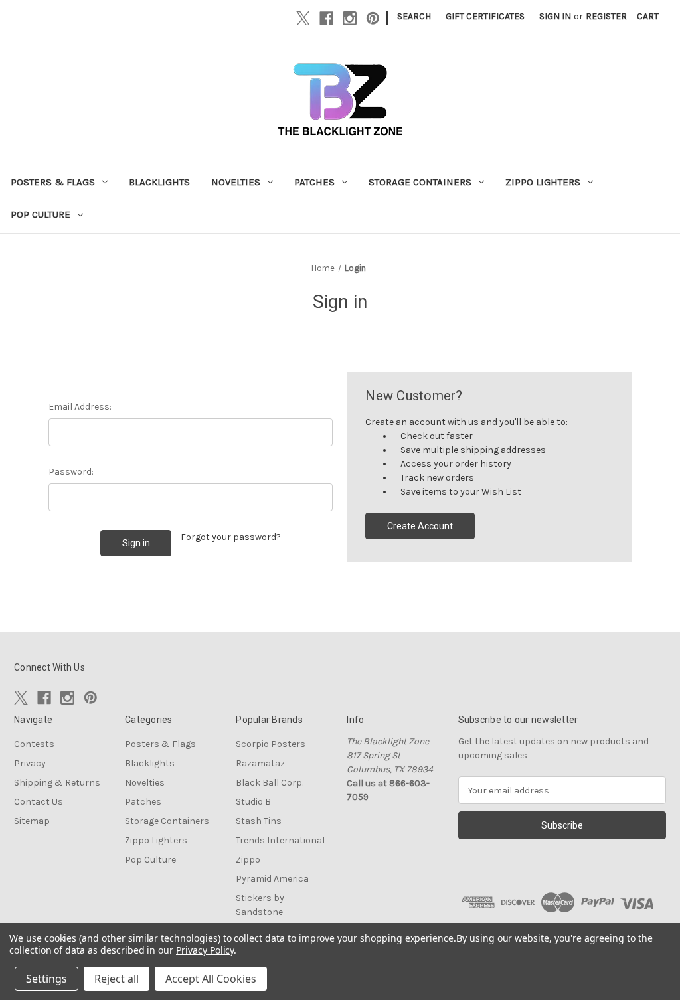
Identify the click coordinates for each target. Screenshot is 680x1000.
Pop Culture (40, 214)
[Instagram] (350, 18)
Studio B (253, 801)
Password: (71, 471)
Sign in (555, 16)
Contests (34, 744)
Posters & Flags (53, 182)
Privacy (30, 763)
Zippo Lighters (542, 182)
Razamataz (260, 763)
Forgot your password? (231, 536)
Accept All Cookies (210, 978)
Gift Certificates (485, 16)
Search (414, 16)
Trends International (280, 840)
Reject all (116, 978)
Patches (314, 182)
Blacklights (159, 182)
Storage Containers (420, 182)
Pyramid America (272, 878)
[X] (303, 18)
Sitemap (32, 821)
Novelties (235, 182)
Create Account (420, 526)
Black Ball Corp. (269, 782)
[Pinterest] (373, 18)
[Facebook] (326, 18)
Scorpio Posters (270, 744)
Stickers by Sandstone (260, 905)
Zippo (248, 859)
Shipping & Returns (57, 782)
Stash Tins (259, 821)
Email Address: (80, 406)
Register (606, 16)
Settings (46, 978)
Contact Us (38, 801)
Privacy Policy (205, 950)
